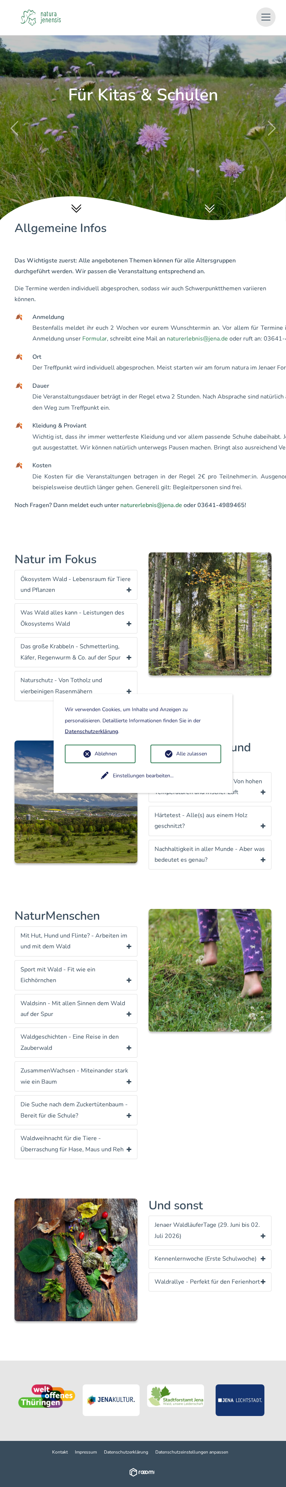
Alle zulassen (191, 753)
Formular (94, 339)
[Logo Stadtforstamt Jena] (175, 1395)
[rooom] (143, 1472)
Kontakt (60, 1452)
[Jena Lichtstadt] (240, 1400)
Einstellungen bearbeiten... (143, 775)
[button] (266, 17)
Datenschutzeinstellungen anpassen (191, 1452)
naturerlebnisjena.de (197, 339)
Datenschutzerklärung (126, 1452)
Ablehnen (106, 753)
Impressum (86, 1452)
